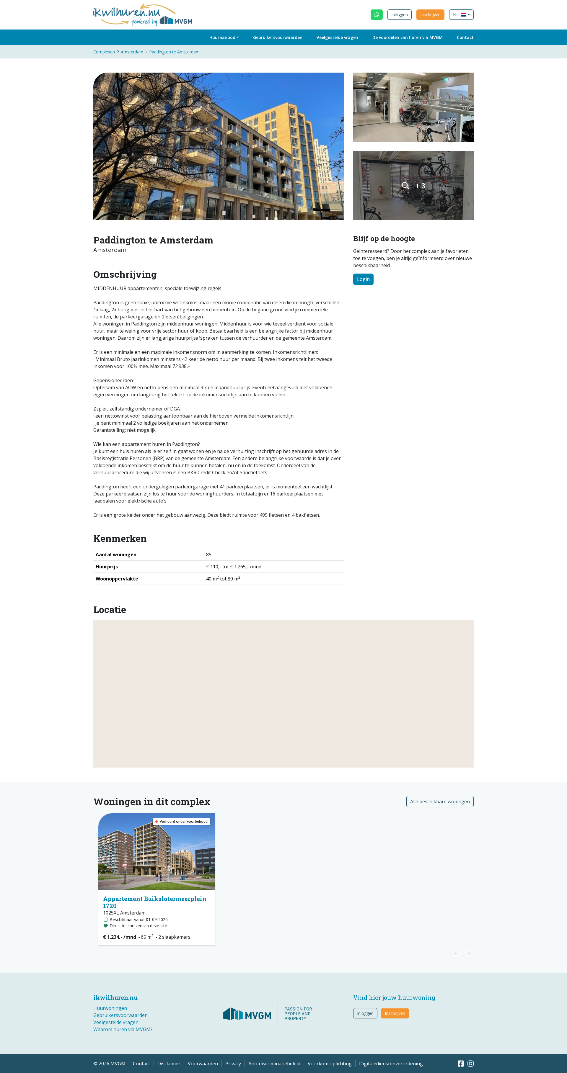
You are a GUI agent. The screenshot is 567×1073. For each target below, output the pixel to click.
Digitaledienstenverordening (391, 1063)
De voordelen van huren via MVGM (407, 37)
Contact (465, 37)
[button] (461, 14)
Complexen (104, 52)
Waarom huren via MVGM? (123, 1029)
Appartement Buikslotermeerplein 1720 (154, 902)
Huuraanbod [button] (222, 37)
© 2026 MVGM (109, 1063)
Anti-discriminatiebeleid (274, 1063)
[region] (283, 694)
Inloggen (399, 14)
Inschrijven (430, 14)
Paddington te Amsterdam (174, 52)
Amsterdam (132, 52)
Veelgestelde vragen (337, 37)
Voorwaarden (203, 1063)
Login (363, 279)
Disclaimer (168, 1063)
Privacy (233, 1063)
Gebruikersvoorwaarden (277, 37)
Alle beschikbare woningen (440, 801)
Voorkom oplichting (330, 1063)
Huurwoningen (110, 1008)
